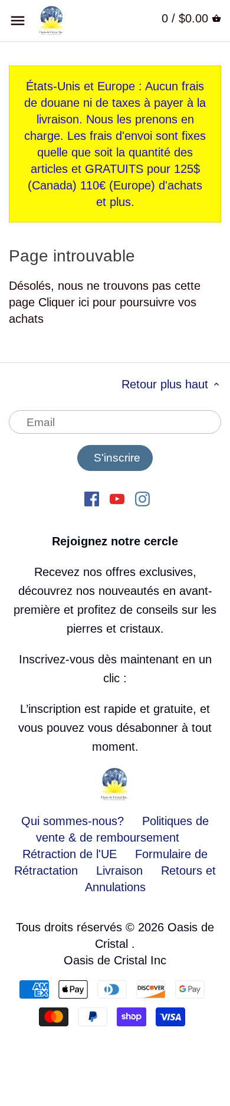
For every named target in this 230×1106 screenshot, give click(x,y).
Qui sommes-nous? (72, 820)
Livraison (121, 870)
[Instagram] (142, 498)
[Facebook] (91, 498)
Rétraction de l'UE (69, 854)
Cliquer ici (63, 302)
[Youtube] (117, 498)
